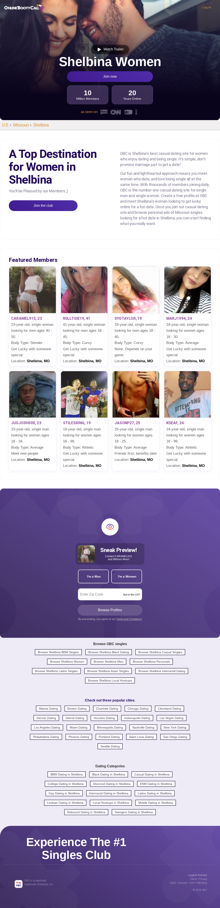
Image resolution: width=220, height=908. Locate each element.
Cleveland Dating (169, 708)
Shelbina (41, 125)
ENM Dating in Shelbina (156, 784)
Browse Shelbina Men (108, 661)
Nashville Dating (143, 727)
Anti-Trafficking (198, 882)
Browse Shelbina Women (67, 661)
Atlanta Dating (48, 708)
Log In (206, 7)
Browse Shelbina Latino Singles (56, 671)
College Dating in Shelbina (66, 784)
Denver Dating (46, 718)
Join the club (43, 205)
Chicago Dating (138, 708)
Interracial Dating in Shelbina (108, 793)
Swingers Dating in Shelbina (134, 812)
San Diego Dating (175, 737)
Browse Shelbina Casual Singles (160, 652)
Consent (183, 882)
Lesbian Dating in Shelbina (65, 802)
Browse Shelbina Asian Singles (108, 671)
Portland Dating (109, 737)
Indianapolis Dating (137, 718)
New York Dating (175, 727)
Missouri (21, 125)
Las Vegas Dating (171, 718)
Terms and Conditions (129, 619)
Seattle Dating (110, 746)
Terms (193, 879)
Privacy (203, 879)
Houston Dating (104, 718)
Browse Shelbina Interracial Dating (161, 671)
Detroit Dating (75, 718)
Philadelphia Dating (46, 737)
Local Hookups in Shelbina (111, 802)
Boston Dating (77, 708)
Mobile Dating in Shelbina (155, 802)
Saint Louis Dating (141, 737)
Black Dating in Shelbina (108, 774)
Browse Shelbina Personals (151, 661)
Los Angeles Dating (47, 727)
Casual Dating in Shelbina (152, 774)
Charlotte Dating (107, 708)
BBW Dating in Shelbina (66, 774)
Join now (110, 76)
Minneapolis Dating (110, 727)
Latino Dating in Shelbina (155, 793)
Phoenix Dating (79, 737)
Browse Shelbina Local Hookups (110, 680)
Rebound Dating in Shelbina (86, 812)
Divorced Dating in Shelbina (112, 784)
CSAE (173, 882)
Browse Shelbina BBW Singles (58, 652)
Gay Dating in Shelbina (64, 793)
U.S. (5, 125)
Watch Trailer (113, 49)
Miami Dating (78, 727)
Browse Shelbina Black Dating (108, 652)
